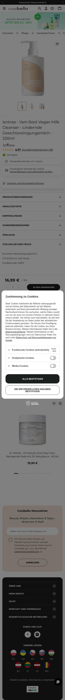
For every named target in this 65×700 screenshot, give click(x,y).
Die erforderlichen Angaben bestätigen (32, 390)
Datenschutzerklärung (15, 332)
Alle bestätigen (32, 378)
